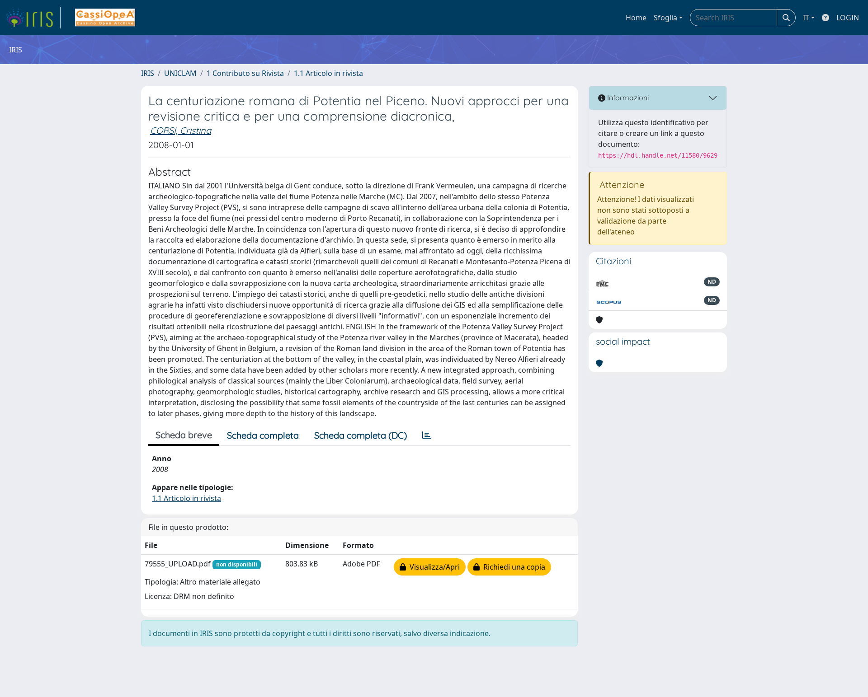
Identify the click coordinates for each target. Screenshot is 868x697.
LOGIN (847, 18)
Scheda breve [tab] (184, 434)
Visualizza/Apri (433, 567)
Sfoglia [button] (665, 18)
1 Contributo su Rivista (245, 73)
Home (636, 18)
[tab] (427, 435)
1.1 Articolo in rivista (328, 73)
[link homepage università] (105, 17)
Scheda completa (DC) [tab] (360, 435)
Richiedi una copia (512, 567)
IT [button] (806, 18)
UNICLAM (180, 73)
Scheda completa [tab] (263, 435)
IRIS (147, 73)
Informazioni (627, 97)
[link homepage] (33, 17)
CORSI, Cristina (180, 130)
